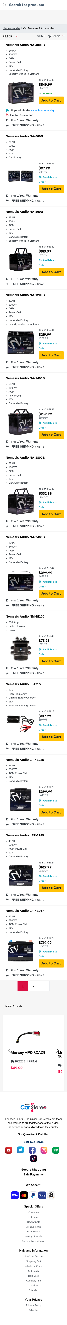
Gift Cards (33, 1271)
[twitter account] (20, 1149)
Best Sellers (33, 1231)
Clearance (33, 1212)
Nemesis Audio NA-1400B (25, 378)
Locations (34, 1285)
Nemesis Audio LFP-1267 (25, 911)
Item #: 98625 (46, 938)
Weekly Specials (33, 1236)
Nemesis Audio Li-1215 (23, 684)
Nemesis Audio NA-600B (24, 136)
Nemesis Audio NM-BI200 (25, 616)
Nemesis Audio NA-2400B (25, 537)
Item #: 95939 (46, 163)
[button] (50, 36)
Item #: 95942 (46, 409)
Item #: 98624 (46, 862)
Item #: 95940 (46, 246)
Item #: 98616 (46, 711)
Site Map (33, 1290)
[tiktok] (33, 1157)
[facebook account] (32, 1149)
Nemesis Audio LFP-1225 (25, 760)
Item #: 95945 (46, 80)
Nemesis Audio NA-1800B (25, 457)
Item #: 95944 (46, 568)
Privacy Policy (33, 1305)
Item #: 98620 (46, 787)
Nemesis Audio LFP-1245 (25, 835)
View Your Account (33, 1256)
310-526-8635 (34, 1142)
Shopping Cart (33, 1261)
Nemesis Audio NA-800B (24, 211)
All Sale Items (33, 1226)
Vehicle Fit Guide (33, 1266)
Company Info (33, 1280)
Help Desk (33, 1275)
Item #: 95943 (46, 489)
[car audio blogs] (56, 1149)
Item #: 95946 (46, 636)
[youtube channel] (8, 1149)
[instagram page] (44, 1149)
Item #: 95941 (46, 330)
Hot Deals (33, 1217)
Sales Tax (33, 1310)
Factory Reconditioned (33, 1241)
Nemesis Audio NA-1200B (25, 295)
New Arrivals (33, 1222)
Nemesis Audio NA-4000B (25, 45)
